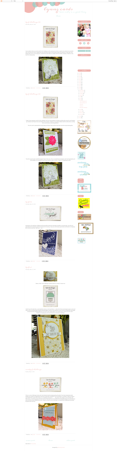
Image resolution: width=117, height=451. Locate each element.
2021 (80, 79)
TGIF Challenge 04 (32, 22)
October (81, 93)
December (82, 90)
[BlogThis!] (44, 88)
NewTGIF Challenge (33, 369)
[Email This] (43, 88)
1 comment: (38, 261)
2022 (80, 77)
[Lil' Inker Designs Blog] (84, 192)
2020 (80, 81)
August (81, 95)
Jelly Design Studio (61, 447)
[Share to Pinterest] (48, 88)
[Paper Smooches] (86, 234)
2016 (80, 87)
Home (58, 16)
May (81, 99)
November (82, 91)
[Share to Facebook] (46, 88)
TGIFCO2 (28, 267)
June (81, 98)
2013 (80, 117)
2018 (80, 84)
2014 (80, 116)
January (81, 114)
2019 (80, 82)
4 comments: (38, 195)
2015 (80, 88)
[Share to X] (45, 88)
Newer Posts (30, 440)
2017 (80, 85)
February (81, 112)
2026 (80, 73)
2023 (80, 76)
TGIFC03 (28, 201)
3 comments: (38, 87)
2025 (80, 74)
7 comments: (38, 434)
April (81, 109)
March (81, 111)
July (80, 96)
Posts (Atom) (33, 443)
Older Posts (70, 440)
